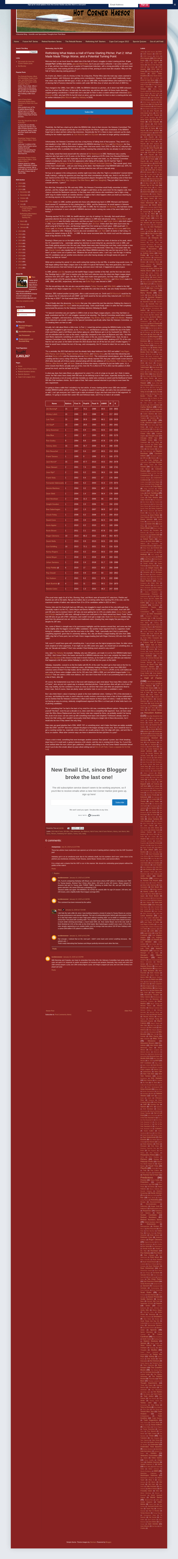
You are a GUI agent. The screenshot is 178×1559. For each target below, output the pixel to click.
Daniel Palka (144, 508)
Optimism (159, 1106)
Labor (157, 913)
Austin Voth (155, 275)
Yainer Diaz (152, 1504)
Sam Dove (156, 1275)
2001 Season (147, 54)
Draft (160, 557)
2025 (20, 186)
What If (151, 1480)
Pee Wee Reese (84, 180)
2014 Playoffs (155, 97)
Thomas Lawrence (154, 1381)
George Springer (146, 662)
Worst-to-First (149, 1500)
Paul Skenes (151, 1142)
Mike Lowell (152, 1027)
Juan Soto (158, 867)
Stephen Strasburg (150, 1341)
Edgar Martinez (146, 581)
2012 (20, 265)
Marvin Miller (144, 977)
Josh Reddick (157, 865)
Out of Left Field (156, 41)
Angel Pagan (154, 255)
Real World (151, 1197)
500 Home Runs (146, 187)
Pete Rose (155, 1146)
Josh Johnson (145, 865)
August (23, 201)
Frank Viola (51, 478)
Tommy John (84, 330)
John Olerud (148, 825)
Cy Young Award (147, 495)
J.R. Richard (152, 744)
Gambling (152, 647)
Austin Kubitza (154, 273)
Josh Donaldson (154, 860)
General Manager (153, 658)
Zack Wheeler (144, 1526)
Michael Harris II (146, 1010)
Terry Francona (148, 1365)
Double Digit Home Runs (147, 557)
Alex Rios (143, 227)
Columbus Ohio (155, 471)
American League (146, 240)
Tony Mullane (158, 1407)
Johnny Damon (146, 832)
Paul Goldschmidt (149, 1137)
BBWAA (142, 310)
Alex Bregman (157, 222)
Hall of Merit (156, 690)
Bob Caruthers (155, 341)
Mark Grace (158, 968)
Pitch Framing (154, 1157)
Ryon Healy (158, 1270)
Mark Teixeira (154, 973)
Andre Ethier (154, 242)
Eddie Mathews (157, 576)
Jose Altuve (148, 850)
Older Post (128, 1011)
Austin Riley (144, 275)
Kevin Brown (51, 531)
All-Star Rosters (153, 233)
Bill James (159, 330)
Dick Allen (151, 541)
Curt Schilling (61, 354)
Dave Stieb (50, 494)
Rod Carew (118, 228)
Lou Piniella (155, 940)
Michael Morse (154, 1012)
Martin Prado (154, 975)
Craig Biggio (124, 351)
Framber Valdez (155, 625)
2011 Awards (145, 58)
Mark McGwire (148, 971)
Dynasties (146, 572)
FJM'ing (156, 622)
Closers (153, 458)
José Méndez (120, 318)
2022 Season (145, 150)
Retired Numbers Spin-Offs (153, 1222)
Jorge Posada (147, 847)
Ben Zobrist (155, 315)
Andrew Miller (144, 251)
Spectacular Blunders (155, 1325)
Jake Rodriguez (157, 762)
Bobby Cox (146, 347)
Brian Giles (144, 374)
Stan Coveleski (157, 1336)
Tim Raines (157, 1392)
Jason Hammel (148, 773)
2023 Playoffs (149, 154)
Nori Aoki (159, 1091)
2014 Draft (155, 93)
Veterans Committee (149, 1455)
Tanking (151, 1356)
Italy (141, 742)
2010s (157, 56)
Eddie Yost (156, 579)
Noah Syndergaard (153, 1087)
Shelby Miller (144, 1310)
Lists (160, 931)
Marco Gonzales (146, 962)
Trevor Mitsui (147, 1427)
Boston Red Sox (146, 352)
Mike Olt (153, 1034)
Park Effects (158, 1133)
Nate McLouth (157, 1065)
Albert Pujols (145, 218)
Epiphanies (143, 596)
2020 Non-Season (156, 135)
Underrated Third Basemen (151, 1447)
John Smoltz (144, 830)
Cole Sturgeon (155, 466)
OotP (145, 1104)
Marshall (142, 975)
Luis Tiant (102, 231)
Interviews (144, 740)
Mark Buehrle (51, 583)
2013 (20, 262)
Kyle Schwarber (145, 911)
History (115, 831)
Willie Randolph (151, 1486)
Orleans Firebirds (155, 1111)
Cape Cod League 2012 (119, 41)
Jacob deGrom (146, 751)
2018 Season (145, 124)
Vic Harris (144, 1458)
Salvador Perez (145, 1275)
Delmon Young (154, 532)
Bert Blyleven (118, 144)
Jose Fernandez (154, 854)
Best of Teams (154, 323)
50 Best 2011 (145, 181)
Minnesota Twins (146, 1047)
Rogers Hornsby (149, 1242)
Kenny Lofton (58, 356)
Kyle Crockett (155, 907)
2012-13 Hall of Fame (151, 78)
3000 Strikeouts (75, 831)
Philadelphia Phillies (147, 1155)
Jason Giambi (157, 771)
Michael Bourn (145, 1005)
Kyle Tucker (158, 911)
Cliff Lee (145, 458)
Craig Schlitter (154, 491)
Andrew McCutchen (148, 249)
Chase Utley (145, 433)
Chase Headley (155, 431)
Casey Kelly (151, 416)
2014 (20, 259)
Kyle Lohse (144, 909)
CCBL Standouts (146, 423)
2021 (20, 237)
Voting (84, 833)
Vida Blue (50, 435)
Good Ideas (151, 669)
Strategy (152, 1347)
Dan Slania (156, 504)
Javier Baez (156, 777)
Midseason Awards (146, 1021)
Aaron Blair (146, 190)
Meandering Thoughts (152, 994)
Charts (154, 429)
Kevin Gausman (145, 898)
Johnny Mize (60, 180)
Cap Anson (148, 402)
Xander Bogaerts (146, 1502)
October (23, 198)
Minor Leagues (154, 1049)
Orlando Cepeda (55, 250)
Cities (142, 449)
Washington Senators (147, 1477)
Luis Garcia (152, 944)
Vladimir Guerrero (153, 1462)
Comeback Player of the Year (150, 473)
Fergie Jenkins (112, 221)
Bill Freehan (150, 330)
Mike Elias (143, 1025)
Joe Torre (153, 814)
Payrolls (159, 1142)
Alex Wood (149, 229)
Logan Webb (148, 933)
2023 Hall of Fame (155, 152)
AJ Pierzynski (147, 209)
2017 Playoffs (154, 115)
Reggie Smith (155, 1206)
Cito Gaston (151, 449)
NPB (152, 1093)
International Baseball (149, 738)
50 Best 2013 (148, 183)
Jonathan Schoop (154, 843)
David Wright (50, 614)
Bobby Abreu (145, 345)
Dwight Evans (153, 568)
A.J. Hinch (158, 187)
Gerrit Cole (154, 664)
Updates (153, 1453)
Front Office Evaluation (151, 638)
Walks (142, 1469)
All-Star (150, 231)
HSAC (142, 720)
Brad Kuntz (152, 354)
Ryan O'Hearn (152, 1264)
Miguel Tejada (155, 1023)
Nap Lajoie (158, 1063)
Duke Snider (158, 561)
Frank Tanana (52, 456)
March (22, 221)
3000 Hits (151, 176)
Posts (21, 311)
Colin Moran (145, 469)
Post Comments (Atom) (63, 1015)
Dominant (156, 548)
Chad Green (151, 425)
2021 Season (154, 143)
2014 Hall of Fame (147, 95)
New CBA (158, 1071)
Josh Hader (144, 863)
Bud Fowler (156, 387)
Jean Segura (152, 781)
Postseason (158, 1172)
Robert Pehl (150, 1233)
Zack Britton (152, 1521)
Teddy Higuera (144, 1363)
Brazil (150, 363)
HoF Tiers (151, 708)
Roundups (154, 1251)
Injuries (145, 734)
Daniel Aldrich (155, 506)
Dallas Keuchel (145, 499)
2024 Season (154, 161)
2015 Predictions (145, 106)
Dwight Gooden (52, 504)
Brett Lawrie (144, 369)
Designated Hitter (156, 537)
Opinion (143, 1107)
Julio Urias (158, 869)
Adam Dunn (158, 196)
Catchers (153, 418)
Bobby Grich (157, 348)
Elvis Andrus (158, 587)
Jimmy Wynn (144, 803)
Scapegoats (156, 1286)
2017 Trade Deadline (147, 117)
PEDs (157, 1144)
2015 (20, 256)
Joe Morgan (58, 228)
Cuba (142, 493)
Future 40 (159, 640)
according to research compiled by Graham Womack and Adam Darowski (84, 163)
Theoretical (152, 1378)
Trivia (151, 1436)
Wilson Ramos (152, 1488)
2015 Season (158, 106)
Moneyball (143, 1056)
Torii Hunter (156, 1409)
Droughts (146, 561)
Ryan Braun (154, 1257)
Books (157, 350)
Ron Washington (157, 1246)
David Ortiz (151, 524)
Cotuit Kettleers (145, 486)
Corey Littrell (144, 484)
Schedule (143, 1288)
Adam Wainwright (147, 203)
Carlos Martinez (148, 414)
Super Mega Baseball (149, 1352)
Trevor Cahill (144, 1424)
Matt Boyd (159, 981)
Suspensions (144, 1354)
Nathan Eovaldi (147, 1067)
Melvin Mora (144, 999)
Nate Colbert (146, 1065)
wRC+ (157, 1500)
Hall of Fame (94, 831)
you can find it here (80, 64)
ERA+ (157, 596)
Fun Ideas (150, 640)
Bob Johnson (155, 343)
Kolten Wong (156, 904)
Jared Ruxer (155, 766)
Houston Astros (153, 712)
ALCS (157, 218)
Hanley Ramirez (145, 696)
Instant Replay (155, 733)
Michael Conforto (154, 1008)
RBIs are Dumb (152, 1195)
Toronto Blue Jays (147, 1411)
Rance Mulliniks (154, 1189)
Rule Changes (149, 1255)
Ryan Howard (157, 1259)
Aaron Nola (147, 192)
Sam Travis (151, 1277)
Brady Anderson (154, 356)
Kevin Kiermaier (157, 898)
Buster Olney (156, 394)
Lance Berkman (146, 916)
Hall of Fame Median (149, 683)
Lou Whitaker (146, 942)
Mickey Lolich (51, 414)
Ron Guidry (51, 441)
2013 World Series (154, 91)
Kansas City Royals (150, 880)
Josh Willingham (148, 867)
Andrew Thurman (156, 251)
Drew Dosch (158, 559)
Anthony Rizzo (154, 262)
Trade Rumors (157, 1418)
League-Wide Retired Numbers (150, 926)
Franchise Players (146, 627)
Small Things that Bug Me (149, 1321)
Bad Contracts (147, 281)
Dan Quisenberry (145, 504)
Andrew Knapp (154, 246)
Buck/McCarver (157, 385)
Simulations (158, 1317)
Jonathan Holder (154, 838)
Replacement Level (156, 1208)
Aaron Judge (158, 190)
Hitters (142, 708)
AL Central (144, 211)
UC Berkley (143, 1444)
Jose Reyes (144, 858)
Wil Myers (151, 1482)
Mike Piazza (50, 354)
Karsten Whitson (157, 883)
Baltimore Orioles (148, 290)
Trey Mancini (151, 1431)
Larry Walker (157, 920)
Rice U (142, 1228)
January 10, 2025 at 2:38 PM (79, 899)
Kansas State (144, 883)
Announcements (148, 260)
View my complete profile (25, 301)
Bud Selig (153, 389)
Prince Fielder (155, 1180)
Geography (143, 660)
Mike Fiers (153, 1025)
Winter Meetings (145, 1493)
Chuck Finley (51, 515)
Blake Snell (152, 339)
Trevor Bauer (155, 1422)
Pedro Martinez (148, 1144)
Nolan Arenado (145, 1089)
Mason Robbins (157, 977)
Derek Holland (144, 535)
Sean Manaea (151, 1294)
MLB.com (156, 1052)
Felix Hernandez (156, 614)
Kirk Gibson (147, 902)
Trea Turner (144, 1422)
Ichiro (160, 729)
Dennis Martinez (53, 488)
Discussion (155, 543)
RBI (144, 1195)
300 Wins (66, 831)
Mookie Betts (145, 1058)
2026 (20, 183)
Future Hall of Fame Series (27, 369)
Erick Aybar (144, 601)
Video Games (157, 1458)
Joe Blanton (156, 803)
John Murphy (158, 823)
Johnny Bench (121, 219)
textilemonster (63, 878)
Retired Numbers (148, 1217)
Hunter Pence (144, 725)
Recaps (142, 1202)
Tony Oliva (146, 1409)
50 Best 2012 (157, 181)
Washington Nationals (148, 1475)
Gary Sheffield (146, 656)
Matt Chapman (147, 986)
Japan (157, 764)
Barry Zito (151, 295)
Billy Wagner (154, 337)
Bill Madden (146, 332)
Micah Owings (155, 1003)
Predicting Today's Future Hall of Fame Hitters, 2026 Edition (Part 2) (27, 159)
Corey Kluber (155, 482)
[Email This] (72, 828)
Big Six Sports (153, 328)
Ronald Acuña (147, 1248)
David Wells (88, 356)
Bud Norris (143, 389)
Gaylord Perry (98, 221)
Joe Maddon (153, 808)
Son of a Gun (151, 1323)
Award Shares (157, 277)
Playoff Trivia (153, 1166)
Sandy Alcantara (145, 1283)
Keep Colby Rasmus (149, 885)
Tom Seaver (152, 1398)
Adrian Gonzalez (149, 207)
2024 (20, 189)
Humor (151, 720)
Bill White (156, 332)
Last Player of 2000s (147, 924)
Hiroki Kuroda (155, 703)
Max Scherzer (157, 992)
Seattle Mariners (146, 1299)
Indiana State (148, 731)
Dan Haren (146, 502)
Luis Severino (155, 946)
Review (156, 1226)
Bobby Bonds (158, 345)
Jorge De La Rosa (156, 845)
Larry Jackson (144, 920)
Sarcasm (146, 1286)
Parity (150, 1133)
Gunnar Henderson (149, 675)
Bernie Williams (157, 317)
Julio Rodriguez (147, 869)
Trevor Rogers (157, 1427)
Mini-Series (154, 1045)
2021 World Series (146, 146)
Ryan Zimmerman (147, 1268)
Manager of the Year (149, 953)
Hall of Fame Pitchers (105, 831)
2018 (20, 246)
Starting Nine (158, 1339)
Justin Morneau (155, 874)
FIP (158, 620)
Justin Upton (145, 876)
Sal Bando (156, 1272)
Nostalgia (145, 1093)
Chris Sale (158, 444)
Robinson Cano (146, 1237)
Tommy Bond (154, 1400)
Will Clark (151, 1484)
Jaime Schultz (147, 757)
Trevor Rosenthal (149, 1429)
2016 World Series (146, 113)
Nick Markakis (156, 1078)
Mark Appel (158, 966)
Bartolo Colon (51, 589)
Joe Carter (143, 806)
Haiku (160, 675)
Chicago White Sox (148, 438)
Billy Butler (143, 334)
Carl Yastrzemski (51, 221)
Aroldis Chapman (154, 268)
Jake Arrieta (158, 757)
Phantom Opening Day (148, 1148)
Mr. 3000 (150, 1060)
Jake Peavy (146, 762)
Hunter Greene (154, 722)
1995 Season (151, 51)
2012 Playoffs (151, 71)
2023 (20, 231)
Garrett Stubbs (145, 653)
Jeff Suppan (156, 788)
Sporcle (153, 1330)
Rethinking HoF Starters (95, 41)
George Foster (155, 660)
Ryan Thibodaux (154, 1266)
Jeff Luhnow (155, 786)
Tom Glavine (122, 361)
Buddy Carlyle (144, 394)
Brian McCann (157, 374)
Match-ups (155, 979)
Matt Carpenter (157, 983)
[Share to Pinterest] (82, 828)
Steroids (143, 1343)
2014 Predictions (145, 100)
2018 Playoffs (154, 122)
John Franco (147, 823)
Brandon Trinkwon (148, 361)
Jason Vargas (144, 777)
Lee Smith (143, 928)
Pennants (143, 1146)
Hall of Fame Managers (154, 681)
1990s (142, 51)
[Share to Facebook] (80, 828)
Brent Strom (152, 365)
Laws (158, 924)
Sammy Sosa (98, 354)
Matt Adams (149, 981)
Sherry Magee (157, 1310)
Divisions (159, 545)
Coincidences (144, 462)
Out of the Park (152, 1115)
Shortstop (152, 1314)
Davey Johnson (146, 519)
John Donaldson (145, 821)
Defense (143, 532)
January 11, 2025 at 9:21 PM (79, 936)
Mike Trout (157, 1038)
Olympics (151, 1100)
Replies (56, 873)
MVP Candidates (146, 1063)
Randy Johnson (156, 1193)
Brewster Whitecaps (153, 372)
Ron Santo (67, 306)
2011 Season (145, 62)
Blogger (108, 1542)
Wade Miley (147, 1466)
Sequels (159, 1303)
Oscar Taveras (145, 1113)
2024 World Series (146, 163)
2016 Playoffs (154, 111)
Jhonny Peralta (151, 795)
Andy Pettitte (51, 568)
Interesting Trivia (154, 735)
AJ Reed (157, 209)
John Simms (155, 828)
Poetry (153, 1168)
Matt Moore (146, 990)
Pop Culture (155, 1170)
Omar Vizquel (157, 1102)
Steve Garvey (145, 1345)
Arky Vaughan (71, 180)
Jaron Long (144, 768)
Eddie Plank (146, 579)
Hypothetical (152, 727)
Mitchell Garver (145, 1052)
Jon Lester (151, 836)
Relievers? (143, 1208)
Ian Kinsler (152, 729)
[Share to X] (77, 828)
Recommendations (156, 1202)
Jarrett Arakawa (145, 771)
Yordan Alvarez (145, 1513)
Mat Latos (146, 979)
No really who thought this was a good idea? (151, 1085)
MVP (157, 1061)
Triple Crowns (152, 1433)
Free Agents (158, 635)
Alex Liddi (157, 224)
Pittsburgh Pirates (146, 1161)
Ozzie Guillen (149, 1131)
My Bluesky (22, 66)
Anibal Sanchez (145, 257)
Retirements (151, 1224)
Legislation (153, 928)
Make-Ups (156, 950)
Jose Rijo (50, 472)
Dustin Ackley (148, 563)
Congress (156, 475)
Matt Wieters (156, 990)
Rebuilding (155, 1200)
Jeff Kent (70, 363)
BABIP (145, 279)
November (24, 195)
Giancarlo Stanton (147, 667)
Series (148, 1306)
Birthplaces (143, 339)
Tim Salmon (147, 1394)
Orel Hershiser (52, 499)
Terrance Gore (157, 1363)
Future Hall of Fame (152, 642)
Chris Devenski (145, 444)
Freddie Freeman (146, 635)
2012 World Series (156, 76)
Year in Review (154, 1511)
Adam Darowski (147, 196)
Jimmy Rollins (121, 612)
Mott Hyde (157, 1058)
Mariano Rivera (146, 966)
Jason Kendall (155, 775)
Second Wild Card (153, 1301)
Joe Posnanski (24, 335)
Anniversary (158, 257)
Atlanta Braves (145, 271)
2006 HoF (158, 54)
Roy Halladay (81, 97)
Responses (147, 1211)
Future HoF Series (30, 41)
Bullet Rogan (91, 281)
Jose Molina (144, 856)
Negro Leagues (145, 1069)
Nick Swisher (148, 1080)
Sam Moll (143, 1277)
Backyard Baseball (156, 279)
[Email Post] (68, 828)
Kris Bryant (144, 907)
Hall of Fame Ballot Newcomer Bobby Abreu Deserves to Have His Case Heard (28, 102)
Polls (144, 1170)
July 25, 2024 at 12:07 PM (70, 847)
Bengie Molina (144, 317)
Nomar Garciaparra (148, 1091)
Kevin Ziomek (157, 900)
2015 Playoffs (155, 104)
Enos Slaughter (100, 180)
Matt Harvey (158, 986)
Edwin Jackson (145, 585)
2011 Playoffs (154, 60)
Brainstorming (144, 358)
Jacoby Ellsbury (153, 753)
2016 (20, 252)
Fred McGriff (154, 633)
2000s (160, 51)
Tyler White (143, 1442)
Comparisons (145, 475)
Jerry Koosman (52, 430)
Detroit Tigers (148, 539)
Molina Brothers (155, 1054)
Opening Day (154, 1104)
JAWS (142, 779)
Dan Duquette (157, 499)
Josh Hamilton (155, 863)
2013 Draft (151, 82)
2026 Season (147, 172)
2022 (20, 234)
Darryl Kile (151, 513)
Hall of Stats (145, 692)
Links (152, 931)
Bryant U (151, 380)
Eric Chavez (144, 598)
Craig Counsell (149, 488)
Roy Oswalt (51, 573)
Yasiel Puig (150, 1508)
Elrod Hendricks (145, 587)
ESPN (142, 603)
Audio (157, 270)
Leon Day (61, 272)
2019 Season (154, 130)
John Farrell (158, 821)
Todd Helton (148, 1396)
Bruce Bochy (149, 378)
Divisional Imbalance (147, 545)
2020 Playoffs (149, 137)
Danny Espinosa (156, 508)
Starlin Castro (147, 1339)
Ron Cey (159, 1242)
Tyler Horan (155, 1440)
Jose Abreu (158, 847)
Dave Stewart (51, 467)
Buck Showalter (145, 385)
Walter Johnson (154, 1469)
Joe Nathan (153, 812)
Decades (156, 530)
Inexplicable (158, 731)
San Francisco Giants (151, 1281)
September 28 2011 (146, 1303)
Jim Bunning (111, 207)
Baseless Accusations (152, 308)
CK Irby (159, 449)
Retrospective (144, 1226)
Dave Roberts (144, 517)
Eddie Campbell (157, 574)
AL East (154, 212)
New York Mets (149, 1074)
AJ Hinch (159, 207)
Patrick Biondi (147, 1135)
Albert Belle (155, 216)
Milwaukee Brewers (147, 1043)
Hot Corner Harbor (155, 710)
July (21, 204)
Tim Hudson (51, 578)
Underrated (154, 1444)
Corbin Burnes (155, 480)
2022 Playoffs (154, 148)
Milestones (151, 1041)
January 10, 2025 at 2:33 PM (73, 957)
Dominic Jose (152, 552)
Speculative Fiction (148, 1327)
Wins (157, 1491)
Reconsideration (151, 1204)
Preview (143, 1180)
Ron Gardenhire (147, 1244)
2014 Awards (144, 93)
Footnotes (143, 625)
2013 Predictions (146, 86)
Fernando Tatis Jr (146, 618)
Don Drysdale (93, 134)
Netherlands (147, 1071)
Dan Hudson (156, 502)
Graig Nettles (144, 673)
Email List (146, 590)
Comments (23, 315)
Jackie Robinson (153, 749)
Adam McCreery (154, 200)
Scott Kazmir (156, 1290)
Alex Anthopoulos (153, 220)
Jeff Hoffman (155, 784)
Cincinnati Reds (151, 447)
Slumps (157, 1319)
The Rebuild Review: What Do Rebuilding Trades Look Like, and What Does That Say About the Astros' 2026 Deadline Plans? (28, 80)
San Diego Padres (155, 1279)
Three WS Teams (146, 1385)
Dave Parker (154, 515)
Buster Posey (146, 396)
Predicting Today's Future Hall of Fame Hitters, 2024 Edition (27, 140)
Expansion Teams (148, 607)
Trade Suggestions (151, 1420)
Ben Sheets (144, 315)
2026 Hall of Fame (155, 170)
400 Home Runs (154, 179)
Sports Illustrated (146, 1332)
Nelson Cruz (158, 1069)
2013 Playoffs (155, 84)
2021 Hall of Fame (147, 141)
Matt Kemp (158, 988)
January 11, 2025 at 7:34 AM (75, 910)
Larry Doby (76, 289)
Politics (160, 1168)
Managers (144, 955)
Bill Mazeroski (115, 294)
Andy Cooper (105, 318)
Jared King (144, 766)
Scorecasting (155, 1288)
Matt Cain (146, 983)
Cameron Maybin (156, 400)
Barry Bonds (84, 354)
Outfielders (158, 1128)
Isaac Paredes (155, 740)
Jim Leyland (153, 799)
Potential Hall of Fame (151, 1175)
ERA (151, 596)
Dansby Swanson (148, 510)
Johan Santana (52, 562)
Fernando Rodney (152, 616)
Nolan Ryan (104, 144)
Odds (149, 1098)
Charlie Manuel (154, 427)
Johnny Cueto (155, 830)
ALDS (142, 220)
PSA (153, 1184)
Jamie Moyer (51, 557)
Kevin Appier (51, 525)
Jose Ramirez (155, 856)
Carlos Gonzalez (156, 411)
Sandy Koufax (157, 1283)
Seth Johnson (154, 1308)
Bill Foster (89, 279)
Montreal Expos (154, 1056)
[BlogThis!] (75, 828)
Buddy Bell (156, 391)
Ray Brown (95, 318)
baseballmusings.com (27, 332)
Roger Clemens (72, 354)
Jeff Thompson (145, 790)
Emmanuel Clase (156, 590)
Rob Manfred (150, 1231)
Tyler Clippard (144, 1440)
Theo (60, 910)
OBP (152, 1095)
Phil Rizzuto (154, 1152)
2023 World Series (154, 157)
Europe (152, 603)
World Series (156, 1497)
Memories (156, 999)
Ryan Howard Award (149, 1261)
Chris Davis (155, 442)
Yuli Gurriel (152, 1517)
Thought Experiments (148, 1383)
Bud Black (146, 387)
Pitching (156, 1159)
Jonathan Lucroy (146, 841)
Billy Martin (153, 334)
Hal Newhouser (94, 154)
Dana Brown (144, 506)
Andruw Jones (148, 253)
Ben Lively (156, 312)
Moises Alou (144, 1054)
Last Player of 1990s (151, 922)
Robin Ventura (154, 1235)
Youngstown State (150, 1515)
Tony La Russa (145, 1407)
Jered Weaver (150, 792)
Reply (54, 869)
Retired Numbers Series (52, 41)
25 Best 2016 (151, 174)
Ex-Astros (155, 605)
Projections (144, 1182)
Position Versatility (146, 1172)
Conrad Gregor (145, 477)
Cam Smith (144, 400)
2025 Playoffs (154, 165)
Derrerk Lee (144, 537)
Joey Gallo (151, 817)
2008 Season (147, 56)
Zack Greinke (153, 1524)
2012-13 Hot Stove (147, 80)
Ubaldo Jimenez (154, 1442)
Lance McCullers (153, 918)
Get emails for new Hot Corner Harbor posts (26, 62)
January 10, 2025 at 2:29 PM (79, 878)
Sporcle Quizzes (139, 41)
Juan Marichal (79, 134)
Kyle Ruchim (155, 909)
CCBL (154, 420)
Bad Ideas (158, 282)
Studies (154, 1350)
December (24, 192)
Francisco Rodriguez (155, 629)
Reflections (144, 1206)
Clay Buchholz (147, 451)
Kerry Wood (151, 894)
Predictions (146, 1177)
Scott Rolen (145, 1292)
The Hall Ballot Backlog (149, 1372)
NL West (154, 1082)
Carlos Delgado (155, 409)
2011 (20, 268)
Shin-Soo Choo (149, 1312)
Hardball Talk (158, 696)
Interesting (143, 735)
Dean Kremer (158, 528)
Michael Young (154, 1019)
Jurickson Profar (149, 871)
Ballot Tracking (154, 288)
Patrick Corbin (158, 1135)
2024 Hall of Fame (57, 831)
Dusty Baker (152, 565)
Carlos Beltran (146, 407)
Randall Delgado (146, 1191)
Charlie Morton (145, 429)
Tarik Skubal (151, 1358)
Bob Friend (144, 343)
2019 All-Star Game (154, 126)
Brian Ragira (146, 376)
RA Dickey (151, 1186)
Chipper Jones (146, 440)
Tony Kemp (155, 1405)
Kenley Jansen (157, 889)
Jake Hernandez (148, 760)
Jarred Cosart (155, 768)
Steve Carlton (155, 1343)
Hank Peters (154, 694)
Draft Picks (147, 559)
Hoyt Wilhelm (156, 718)
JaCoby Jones (145, 755)
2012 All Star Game (147, 67)
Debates (146, 530)
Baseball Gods (148, 301)
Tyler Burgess (155, 1438)
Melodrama (156, 997)
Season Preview (154, 1297)
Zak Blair (154, 1526)
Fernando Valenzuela (55, 483)
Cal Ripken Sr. (155, 398)
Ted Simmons (155, 1361)
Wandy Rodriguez (145, 1471)
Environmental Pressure (149, 594)
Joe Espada (153, 806)
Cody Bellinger (153, 460)
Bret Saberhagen (53, 509)
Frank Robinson (149, 631)
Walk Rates (156, 1466)
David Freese (151, 521)
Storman (93, 1542)
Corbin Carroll (144, 482)
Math (141, 981)
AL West (151, 214)
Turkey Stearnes (97, 286)
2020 (20, 240)
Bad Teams (151, 286)
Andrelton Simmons (146, 244)
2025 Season (145, 168)
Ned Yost (157, 1067)
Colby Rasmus (156, 462)
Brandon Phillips (157, 358)
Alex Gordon (147, 224)
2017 (20, 249)
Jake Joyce (158, 760)
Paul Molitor (153, 1139)
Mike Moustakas (151, 1032)
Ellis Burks (156, 585)
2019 (20, 243)
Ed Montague (157, 572)
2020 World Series (154, 139)
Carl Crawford (154, 405)
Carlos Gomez (144, 411)
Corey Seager (155, 484)
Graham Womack (154, 671)
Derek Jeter (155, 535)
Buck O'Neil (155, 383)
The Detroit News (156, 1370)
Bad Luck (147, 284)
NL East (145, 1082)
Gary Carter (156, 653)
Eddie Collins (146, 576)
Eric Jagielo (155, 598)
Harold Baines (148, 699)
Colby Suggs (148, 464)
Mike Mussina (67, 97)
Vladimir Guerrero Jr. (147, 1464)
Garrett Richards (154, 651)
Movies (142, 1060)
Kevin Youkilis (147, 900)
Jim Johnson (156, 797)
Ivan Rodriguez (151, 742)
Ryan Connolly (145, 1259)
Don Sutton (155, 554)
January (23, 227)
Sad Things (146, 1272)
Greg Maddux (111, 361)
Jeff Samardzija (145, 788)
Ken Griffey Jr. (145, 889)
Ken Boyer (155, 887)
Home (16, 41)
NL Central (158, 1080)
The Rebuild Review (73, 41)
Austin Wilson (144, 277)
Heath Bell (152, 701)
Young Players (157, 1513)
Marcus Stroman (154, 964)
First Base (144, 622)
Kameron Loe (158, 878)
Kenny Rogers (52, 552)
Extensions (143, 609)
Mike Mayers (152, 1030)
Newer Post (50, 1011)
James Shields (147, 764)
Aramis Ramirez (145, 264)
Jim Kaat (95, 224)
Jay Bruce (151, 779)
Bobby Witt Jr (147, 350)
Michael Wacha (148, 1016)
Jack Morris (126, 296)
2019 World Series (146, 133)
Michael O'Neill (144, 1014)
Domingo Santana (146, 550)
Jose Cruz (152, 852)
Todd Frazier (158, 1394)
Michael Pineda (157, 1014)
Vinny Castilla (149, 1460)
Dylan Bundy (158, 570)
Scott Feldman (144, 1290)
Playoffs (143, 1168)
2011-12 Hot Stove (154, 65)
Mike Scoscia (144, 1038)
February (23, 224)
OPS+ (151, 1106)
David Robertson (153, 526)
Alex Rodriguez (156, 227)
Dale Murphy (153, 497)
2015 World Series (148, 108)
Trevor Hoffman (156, 1425)
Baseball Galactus (156, 299)
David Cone (51, 520)
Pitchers (53, 833)
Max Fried (144, 992)
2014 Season (158, 100)
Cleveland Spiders (156, 456)
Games (151, 649)
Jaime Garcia (158, 755)
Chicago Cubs (153, 436)
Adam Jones (149, 198)
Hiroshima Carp (145, 705)
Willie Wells (111, 286)
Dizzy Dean (146, 548)
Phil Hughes (152, 1150)
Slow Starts (147, 1319)
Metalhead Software (147, 1001)
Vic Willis (48, 202)
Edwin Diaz (155, 583)
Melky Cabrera (145, 997)
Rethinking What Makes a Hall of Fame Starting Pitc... (28, 209)
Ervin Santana (155, 601)
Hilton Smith (119, 279)
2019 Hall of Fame (147, 128)
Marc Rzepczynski (154, 959)
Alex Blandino (144, 222)
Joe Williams (106, 279)
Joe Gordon (75, 303)
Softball (142, 1323)
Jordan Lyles (144, 845)
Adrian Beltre (157, 205)
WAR (156, 1471)
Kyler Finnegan (148, 913)
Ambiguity (155, 238)
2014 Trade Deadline (149, 102)
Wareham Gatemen (148, 1473)
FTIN (142, 640)
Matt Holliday (147, 988)
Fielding (152, 620)
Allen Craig (144, 235)
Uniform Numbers (148, 1449)
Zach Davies (152, 1519)
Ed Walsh (146, 574)
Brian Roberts (157, 376)
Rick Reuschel (52, 451)
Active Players (157, 194)
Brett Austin (156, 367)
